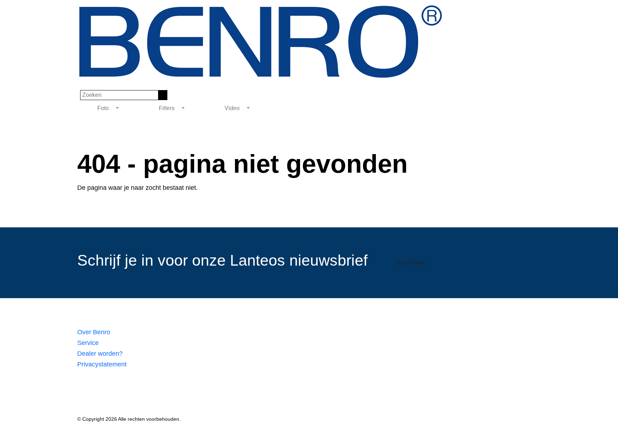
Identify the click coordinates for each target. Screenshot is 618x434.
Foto (103, 108)
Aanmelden (411, 263)
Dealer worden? (100, 353)
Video (233, 108)
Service (88, 342)
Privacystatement (102, 364)
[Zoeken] (162, 95)
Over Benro (93, 332)
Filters (167, 108)
